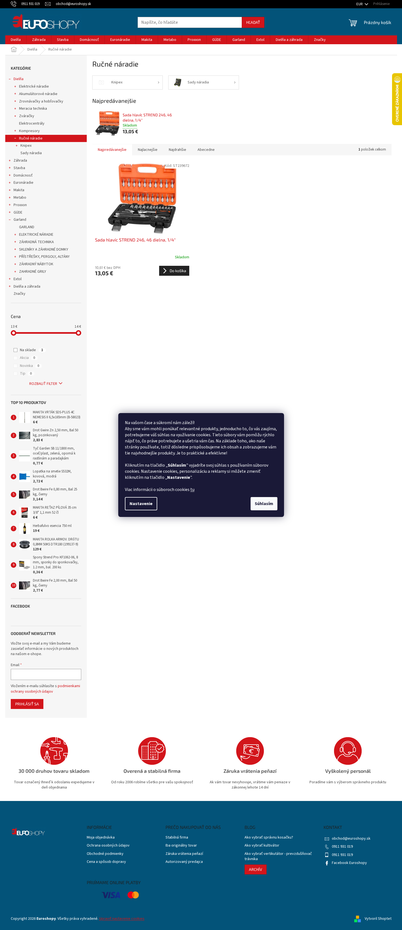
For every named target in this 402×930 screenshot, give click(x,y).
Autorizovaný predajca (184, 862)
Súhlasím (264, 504)
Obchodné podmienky (105, 854)
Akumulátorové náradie (38, 94)
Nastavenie (141, 504)
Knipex (25, 145)
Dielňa (18, 79)
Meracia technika (33, 108)
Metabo (20, 197)
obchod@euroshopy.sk (351, 838)
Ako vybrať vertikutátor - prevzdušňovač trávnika (278, 856)
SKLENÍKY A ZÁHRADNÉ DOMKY (43, 249)
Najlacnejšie (147, 150)
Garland (20, 219)
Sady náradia (31, 153)
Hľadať (253, 22)
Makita (19, 190)
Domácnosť (23, 175)
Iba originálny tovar (181, 845)
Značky (19, 293)
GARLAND (26, 227)
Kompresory (29, 131)
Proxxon (20, 205)
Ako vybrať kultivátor (262, 845)
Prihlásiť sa (27, 704)
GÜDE (18, 212)
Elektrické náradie (34, 86)
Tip (26, 373)
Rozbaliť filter (43, 384)
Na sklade (31, 350)
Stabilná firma (176, 837)
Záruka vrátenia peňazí (184, 854)
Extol (18, 279)
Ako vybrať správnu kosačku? (269, 837)
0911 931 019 (342, 846)
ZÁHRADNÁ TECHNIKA (36, 242)
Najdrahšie (177, 150)
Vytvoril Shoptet (378, 918)
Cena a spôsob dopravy (106, 862)
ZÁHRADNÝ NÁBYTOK (36, 264)
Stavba (19, 168)
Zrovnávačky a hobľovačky (41, 101)
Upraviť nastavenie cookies (121, 918)
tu (192, 490)
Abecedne (206, 150)
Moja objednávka (101, 837)
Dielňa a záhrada (27, 286)
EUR (360, 4)
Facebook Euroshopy (349, 863)
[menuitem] (15, 39)
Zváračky (26, 116)
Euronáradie (23, 182)
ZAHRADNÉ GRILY (32, 271)
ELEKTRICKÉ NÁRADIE (36, 234)
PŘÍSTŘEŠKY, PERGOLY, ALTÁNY (44, 256)
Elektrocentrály (31, 123)
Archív (255, 869)
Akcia (27, 358)
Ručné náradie (31, 138)
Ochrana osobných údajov (108, 845)
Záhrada (20, 160)
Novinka (29, 366)
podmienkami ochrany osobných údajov (45, 688)
